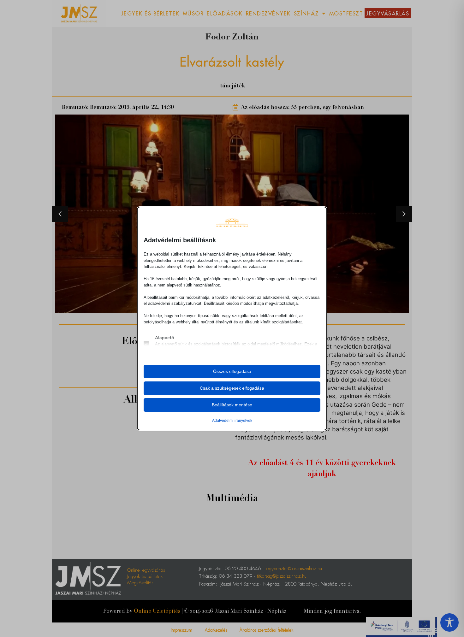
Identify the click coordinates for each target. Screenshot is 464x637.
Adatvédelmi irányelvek (232, 420)
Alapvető (164, 337)
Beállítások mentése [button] (232, 404)
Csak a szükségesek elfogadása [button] (232, 388)
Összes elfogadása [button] (232, 371)
